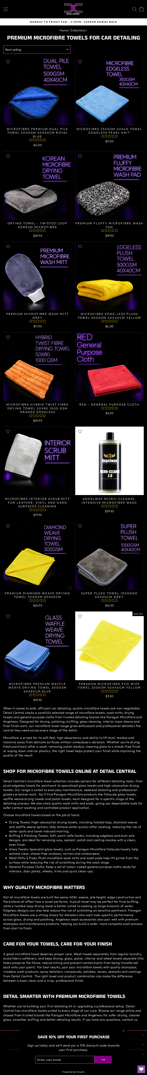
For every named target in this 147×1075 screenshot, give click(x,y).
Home (64, 30)
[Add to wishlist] (8, 61)
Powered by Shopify (73, 1071)
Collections (77, 30)
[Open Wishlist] (141, 1069)
